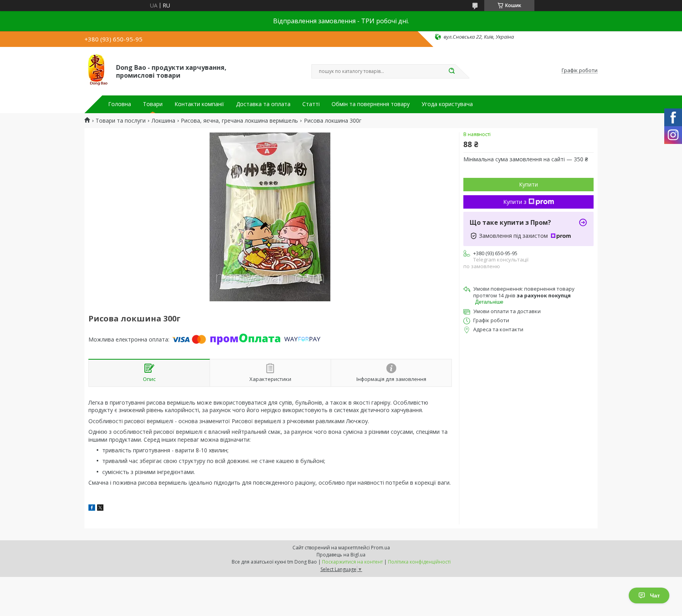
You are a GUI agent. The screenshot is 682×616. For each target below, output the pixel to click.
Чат (655, 595)
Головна (119, 104)
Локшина (163, 120)
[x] (100, 508)
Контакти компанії (199, 104)
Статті (311, 104)
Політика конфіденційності (419, 561)
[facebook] (91, 508)
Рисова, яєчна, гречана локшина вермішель (239, 120)
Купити (528, 184)
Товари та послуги (121, 120)
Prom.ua (380, 547)
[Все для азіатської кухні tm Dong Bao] (96, 70)
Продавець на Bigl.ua (341, 554)
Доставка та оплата (263, 104)
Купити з (514, 201)
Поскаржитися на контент (352, 561)
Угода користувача (447, 104)
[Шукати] (451, 71)
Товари (153, 104)
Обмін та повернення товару (371, 104)
